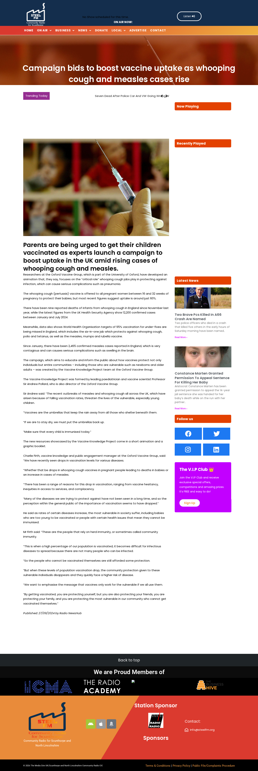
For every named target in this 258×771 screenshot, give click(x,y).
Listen (188, 16)
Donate (101, 30)
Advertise (137, 30)
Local (117, 30)
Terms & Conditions (157, 765)
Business (63, 30)
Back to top (129, 660)
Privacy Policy (182, 765)
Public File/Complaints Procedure (213, 765)
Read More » (181, 337)
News (82, 30)
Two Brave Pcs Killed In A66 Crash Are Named (198, 316)
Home (28, 30)
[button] (166, 96)
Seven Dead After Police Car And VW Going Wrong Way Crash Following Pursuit (107, 96)
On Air (42, 30)
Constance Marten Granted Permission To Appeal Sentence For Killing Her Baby (202, 378)
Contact (158, 30)
